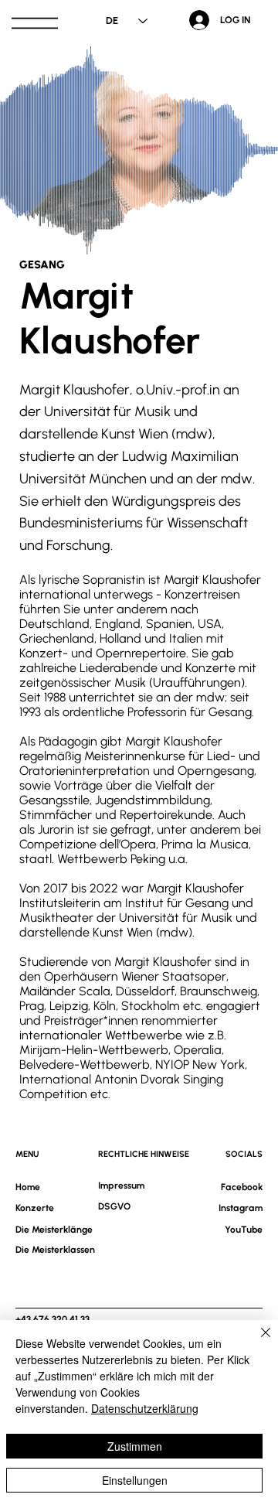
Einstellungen (135, 1480)
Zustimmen (134, 1446)
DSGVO (114, 1206)
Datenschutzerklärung (144, 1408)
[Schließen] (256, 1341)
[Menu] (35, 23)
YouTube (244, 1229)
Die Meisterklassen (55, 1249)
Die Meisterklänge (54, 1229)
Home (27, 1187)
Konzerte (34, 1208)
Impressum (121, 1185)
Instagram (241, 1208)
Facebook (242, 1187)
